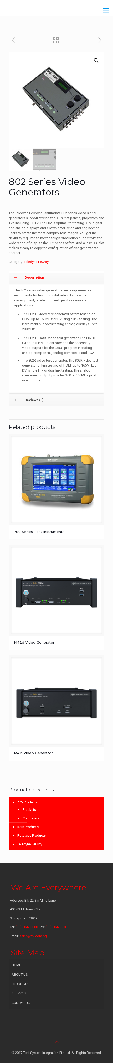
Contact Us (22, 1003)
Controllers (31, 818)
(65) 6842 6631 (56, 927)
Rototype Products (31, 835)
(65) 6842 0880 (27, 927)
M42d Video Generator (34, 642)
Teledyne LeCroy (36, 262)
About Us (20, 974)
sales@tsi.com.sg (33, 936)
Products (20, 984)
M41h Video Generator (33, 753)
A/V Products (27, 802)
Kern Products (28, 827)
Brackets (29, 810)
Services (19, 993)
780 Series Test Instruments (39, 532)
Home (16, 965)
